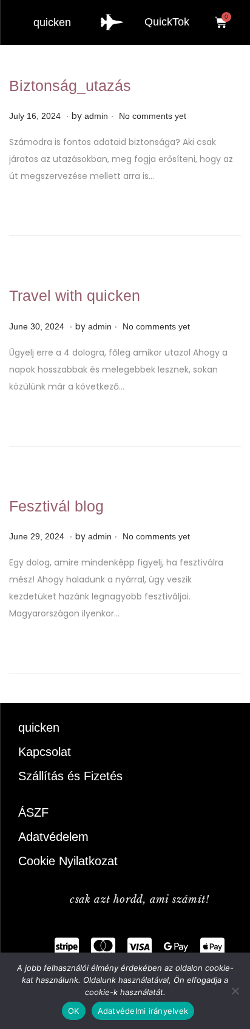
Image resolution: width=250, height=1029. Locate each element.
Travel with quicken (74, 295)
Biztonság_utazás (70, 85)
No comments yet (152, 116)
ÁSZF (33, 812)
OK (73, 1011)
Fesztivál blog (56, 506)
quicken (52, 22)
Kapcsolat (44, 751)
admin (96, 116)
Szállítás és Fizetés (70, 776)
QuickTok (166, 22)
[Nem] (235, 991)
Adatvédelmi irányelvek (143, 1011)
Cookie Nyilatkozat (68, 861)
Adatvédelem (53, 836)
